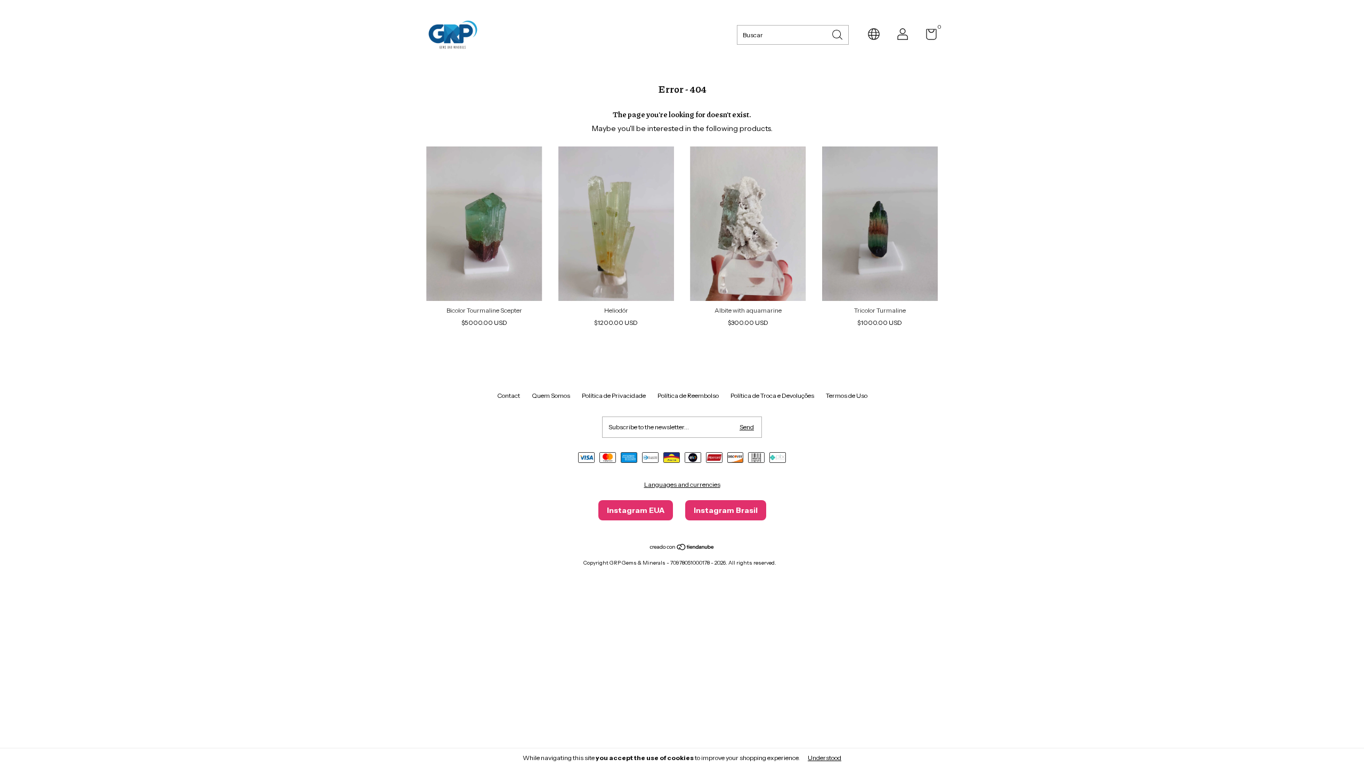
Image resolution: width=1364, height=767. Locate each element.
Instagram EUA (635, 510)
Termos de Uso (846, 395)
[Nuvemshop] (682, 548)
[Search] (838, 34)
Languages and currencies (682, 484)
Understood (824, 758)
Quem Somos (551, 395)
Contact (508, 395)
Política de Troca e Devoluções (772, 395)
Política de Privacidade (614, 395)
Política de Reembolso (688, 395)
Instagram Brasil (726, 510)
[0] (927, 36)
